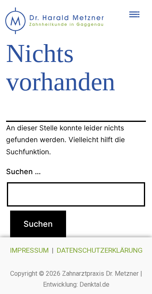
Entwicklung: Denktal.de (76, 284)
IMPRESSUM (29, 250)
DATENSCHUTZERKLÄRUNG (100, 250)
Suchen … (23, 171)
